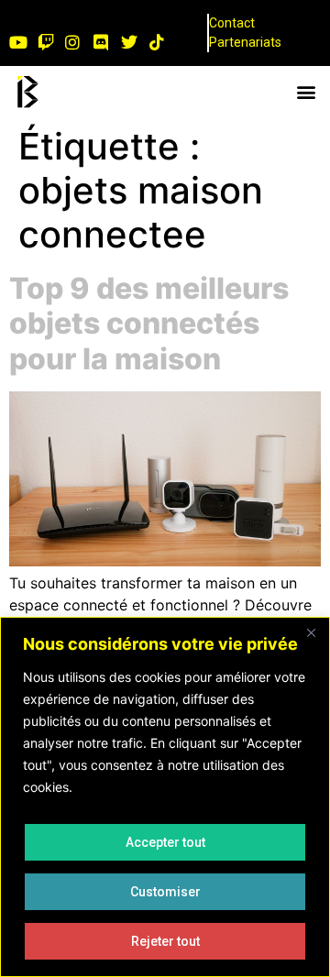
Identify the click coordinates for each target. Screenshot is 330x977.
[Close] (311, 632)
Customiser (165, 891)
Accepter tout (165, 842)
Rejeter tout (165, 941)
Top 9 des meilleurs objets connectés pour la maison (149, 323)
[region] (165, 797)
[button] (306, 92)
